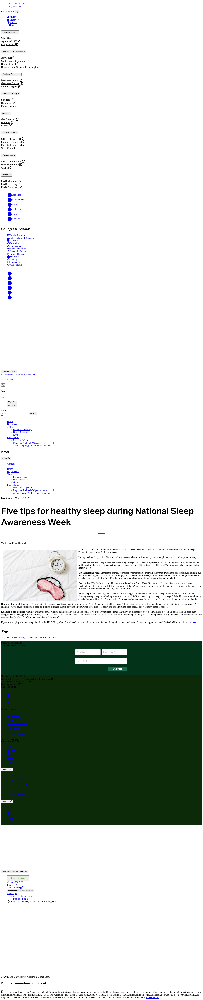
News (4, 374)
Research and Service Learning (18, 67)
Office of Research (11, 161)
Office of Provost (10, 138)
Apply (10, 746)
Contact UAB (15, 882)
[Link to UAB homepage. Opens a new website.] (101, 868)
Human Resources (11, 142)
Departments (13, 424)
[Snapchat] (9, 292)
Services (5, 99)
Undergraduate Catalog (13, 60)
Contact (10, 379)
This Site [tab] (12, 402)
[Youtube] (9, 287)
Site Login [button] (12, 893)
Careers (10, 760)
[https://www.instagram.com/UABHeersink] (8, 697)
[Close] (17, 11)
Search (4, 410)
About (10, 726)
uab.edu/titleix (152, 997)
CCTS (5, 167)
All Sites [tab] (12, 405)
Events (5, 125)
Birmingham (13, 729)
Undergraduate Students (13, 51)
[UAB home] (101, 321)
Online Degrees (9, 86)
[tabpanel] (101, 412)
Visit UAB (7, 38)
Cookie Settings (18, 878)
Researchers (8, 155)
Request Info (8, 44)
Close (5, 458)
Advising (6, 57)
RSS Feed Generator (17, 734)
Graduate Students (10, 74)
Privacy (12, 885)
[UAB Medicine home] (101, 369)
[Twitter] (9, 278)
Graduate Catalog (10, 83)
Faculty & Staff (9, 133)
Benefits (5, 122)
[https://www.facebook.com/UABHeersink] (8, 694)
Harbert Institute (10, 164)
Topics (10, 427)
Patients (6, 175)
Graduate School (10, 80)
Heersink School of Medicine (21, 374)
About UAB (7, 801)
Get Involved (8, 119)
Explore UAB (8, 372)
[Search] (3, 385)
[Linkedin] (9, 297)
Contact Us (6, 689)
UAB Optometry (10, 187)
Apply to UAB (9, 41)
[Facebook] (9, 273)
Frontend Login (20, 899)
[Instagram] (9, 283)
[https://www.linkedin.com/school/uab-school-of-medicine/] (8, 700)
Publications (13, 437)
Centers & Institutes (16, 718)
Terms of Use (15, 887)
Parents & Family (10, 93)
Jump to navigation (16, 3)
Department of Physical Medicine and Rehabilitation (31, 637)
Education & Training (17, 723)
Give (9, 752)
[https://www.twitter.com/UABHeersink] (8, 703)
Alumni (5, 113)
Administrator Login (22, 896)
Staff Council (8, 148)
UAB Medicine (9, 181)
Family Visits (8, 106)
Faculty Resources (11, 145)
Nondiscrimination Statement (14, 871)
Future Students (9, 32)
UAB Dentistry (9, 184)
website (193, 622)
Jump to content (14, 6)
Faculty (10, 721)
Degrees (11, 749)
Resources (6, 103)
